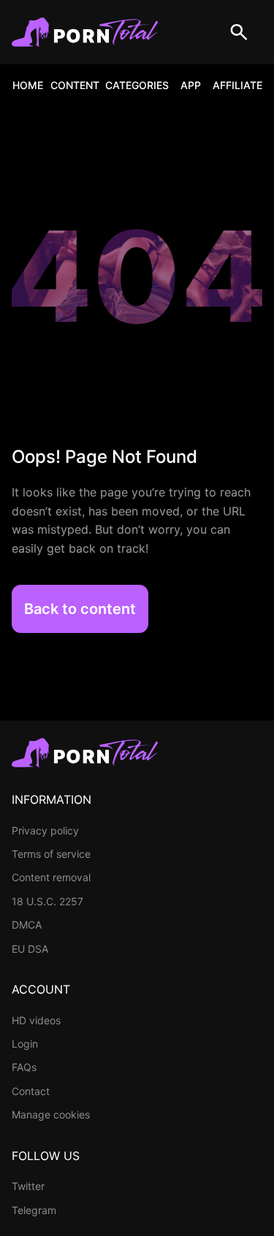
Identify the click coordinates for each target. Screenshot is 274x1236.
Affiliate (237, 85)
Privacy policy (45, 830)
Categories (137, 85)
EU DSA (30, 949)
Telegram (34, 1210)
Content (74, 85)
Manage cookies (51, 1114)
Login (25, 1043)
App (190, 85)
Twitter (28, 1186)
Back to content (80, 609)
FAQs (24, 1067)
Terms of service (51, 854)
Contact (31, 1091)
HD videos (36, 1020)
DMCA (27, 924)
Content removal (51, 877)
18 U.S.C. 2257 (47, 901)
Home (27, 85)
